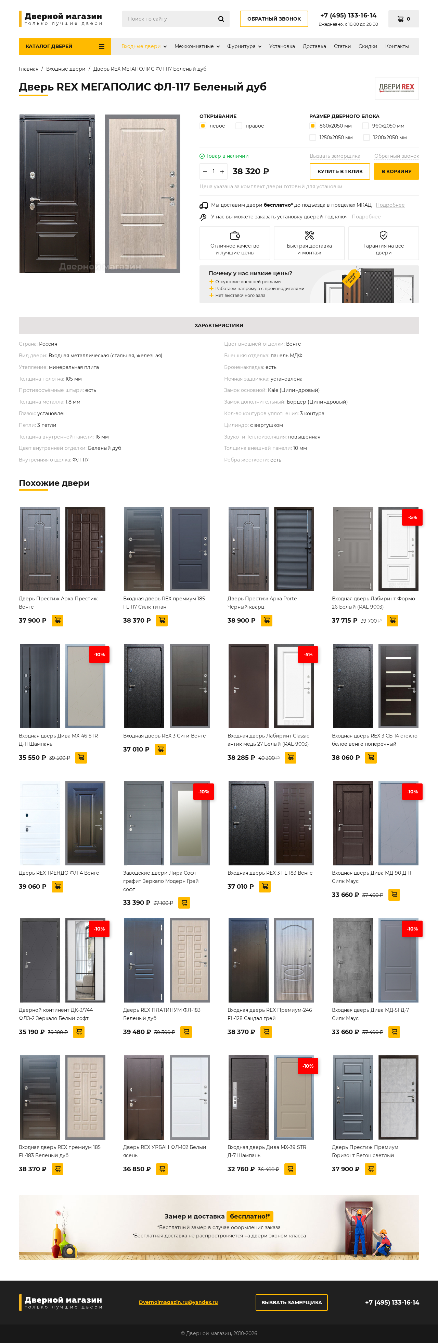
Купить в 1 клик (340, 171)
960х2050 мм (388, 126)
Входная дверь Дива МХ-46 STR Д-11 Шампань (58, 740)
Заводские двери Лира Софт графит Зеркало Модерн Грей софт (161, 881)
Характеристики (219, 325)
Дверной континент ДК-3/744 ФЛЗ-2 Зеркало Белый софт (56, 1014)
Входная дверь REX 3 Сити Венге (164, 736)
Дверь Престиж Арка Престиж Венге (58, 603)
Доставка (314, 46)
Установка (282, 46)
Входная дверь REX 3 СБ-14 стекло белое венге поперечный (374, 740)
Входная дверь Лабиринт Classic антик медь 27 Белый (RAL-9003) (268, 740)
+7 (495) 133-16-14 (348, 15)
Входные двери (141, 46)
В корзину (397, 171)
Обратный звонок (274, 19)
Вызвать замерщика (335, 156)
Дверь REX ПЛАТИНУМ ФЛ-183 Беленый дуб (162, 1014)
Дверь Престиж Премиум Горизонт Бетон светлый (365, 1151)
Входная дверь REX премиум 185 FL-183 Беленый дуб (60, 1151)
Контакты (397, 46)
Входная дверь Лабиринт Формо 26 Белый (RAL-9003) (373, 603)
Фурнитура (241, 46)
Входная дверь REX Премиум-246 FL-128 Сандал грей (270, 1014)
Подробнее (390, 205)
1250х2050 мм (336, 137)
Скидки (368, 46)
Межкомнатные (194, 46)
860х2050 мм (336, 126)
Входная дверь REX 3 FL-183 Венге (270, 873)
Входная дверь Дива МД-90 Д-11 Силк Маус (371, 877)
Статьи (342, 46)
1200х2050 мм (390, 137)
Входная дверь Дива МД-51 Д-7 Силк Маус (370, 1014)
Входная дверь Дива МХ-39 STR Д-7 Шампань (267, 1151)
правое (255, 126)
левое (217, 126)
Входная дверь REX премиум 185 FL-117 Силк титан (164, 603)
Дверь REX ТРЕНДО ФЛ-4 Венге (59, 873)
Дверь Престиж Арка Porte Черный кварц (262, 603)
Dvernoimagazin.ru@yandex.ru (178, 1302)
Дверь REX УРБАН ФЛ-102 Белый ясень (164, 1151)
